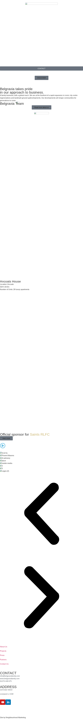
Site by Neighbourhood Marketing (13, 717)
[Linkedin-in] (8, 702)
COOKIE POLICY (28, 709)
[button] (41, 514)
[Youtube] (2, 702)
